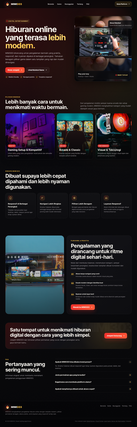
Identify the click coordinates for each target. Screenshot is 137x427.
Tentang (80, 4)
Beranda (51, 4)
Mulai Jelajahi (13, 70)
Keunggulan (69, 4)
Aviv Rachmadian (120, 421)
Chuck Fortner (99, 421)
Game (59, 4)
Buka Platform (122, 4)
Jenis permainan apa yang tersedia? (70, 375)
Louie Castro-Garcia (109, 421)
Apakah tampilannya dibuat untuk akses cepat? (75, 389)
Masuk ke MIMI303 (81, 307)
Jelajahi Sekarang (114, 336)
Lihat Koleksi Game (36, 70)
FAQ (87, 4)
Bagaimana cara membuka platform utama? (73, 382)
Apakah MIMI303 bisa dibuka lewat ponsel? (73, 362)
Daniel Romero (91, 421)
